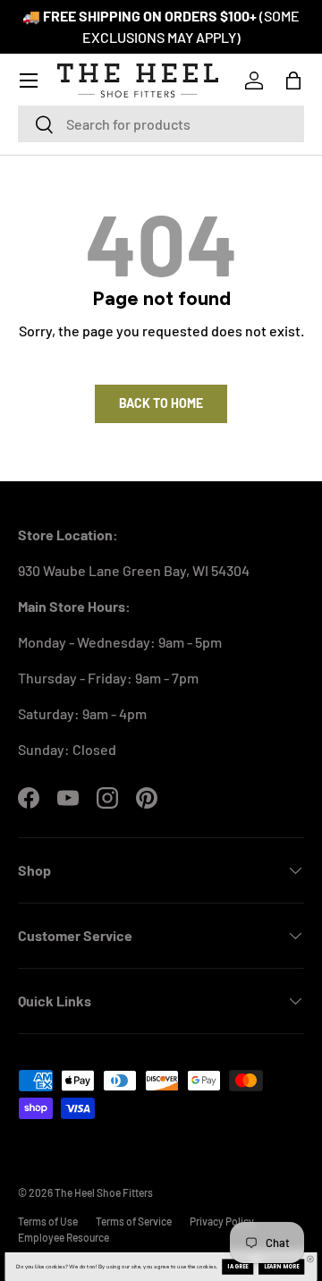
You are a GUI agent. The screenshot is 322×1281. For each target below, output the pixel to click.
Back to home (161, 403)
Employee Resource (63, 1237)
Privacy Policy (222, 1221)
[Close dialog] (310, 1259)
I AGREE (238, 1266)
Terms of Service (134, 1221)
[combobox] (161, 124)
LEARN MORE (282, 1266)
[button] (293, 80)
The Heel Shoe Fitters (104, 1192)
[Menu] (28, 80)
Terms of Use (48, 1221)
